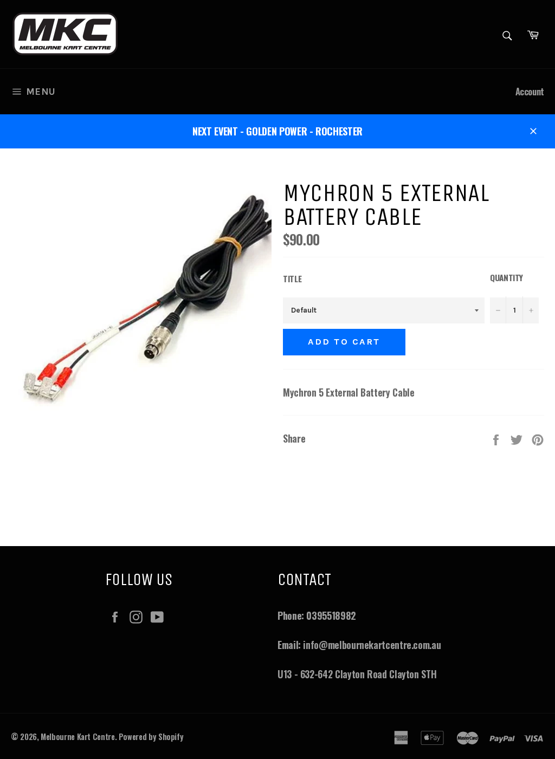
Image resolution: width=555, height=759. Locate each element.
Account (529, 91)
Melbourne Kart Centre (77, 736)
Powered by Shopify (151, 736)
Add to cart (344, 341)
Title (292, 278)
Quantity (506, 277)
